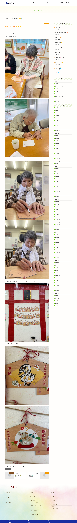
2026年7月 (57, 110)
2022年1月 (57, 247)
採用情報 (57, 99)
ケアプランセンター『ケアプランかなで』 (33, 496)
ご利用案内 (8, 497)
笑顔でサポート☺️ (59, 63)
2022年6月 (57, 234)
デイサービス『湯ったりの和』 (55, 503)
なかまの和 (46, 23)
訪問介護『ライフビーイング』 (35, 507)
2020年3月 (57, 298)
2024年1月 (57, 186)
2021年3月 (57, 267)
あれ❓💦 (56, 73)
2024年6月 (57, 173)
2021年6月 (57, 260)
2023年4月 (57, 209)
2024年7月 (57, 171)
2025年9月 (57, 135)
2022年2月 (57, 244)
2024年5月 (57, 176)
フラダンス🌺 (57, 37)
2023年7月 (57, 201)
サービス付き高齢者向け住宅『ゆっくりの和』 (57, 499)
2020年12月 (57, 275)
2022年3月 (57, 242)
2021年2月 (57, 270)
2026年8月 (57, 107)
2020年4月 (57, 295)
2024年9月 (57, 166)
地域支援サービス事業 (33, 502)
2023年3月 (57, 211)
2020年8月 (57, 285)
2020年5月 (57, 293)
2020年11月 (57, 277)
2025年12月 (57, 128)
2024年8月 (57, 168)
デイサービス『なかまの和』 (55, 507)
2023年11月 (57, 191)
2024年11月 (57, 161)
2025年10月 (57, 133)
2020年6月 (57, 290)
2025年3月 (57, 151)
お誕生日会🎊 (57, 68)
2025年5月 (57, 145)
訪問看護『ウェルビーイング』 (35, 505)
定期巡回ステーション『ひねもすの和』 (33, 499)
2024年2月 (57, 184)
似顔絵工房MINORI (59, 96)
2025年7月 (57, 140)
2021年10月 (57, 252)
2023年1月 (57, 217)
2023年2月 (57, 214)
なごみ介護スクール (59, 86)
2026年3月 (57, 120)
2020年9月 (57, 283)
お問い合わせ (8, 502)
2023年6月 (57, 204)
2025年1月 (57, 156)
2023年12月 (57, 189)
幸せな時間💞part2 (59, 58)
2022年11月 (57, 222)
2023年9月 (57, 196)
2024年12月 (57, 158)
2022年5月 (57, 237)
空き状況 (8, 500)
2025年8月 (57, 138)
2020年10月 (57, 280)
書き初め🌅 (31, 475)
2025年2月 (57, 153)
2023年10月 (57, 194)
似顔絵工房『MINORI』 (33, 510)
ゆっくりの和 (57, 88)
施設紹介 (53, 492)
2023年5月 (57, 206)
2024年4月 (57, 178)
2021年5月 (57, 262)
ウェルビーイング (58, 91)
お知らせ (57, 81)
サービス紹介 (30, 492)
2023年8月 (57, 199)
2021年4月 (57, 265)
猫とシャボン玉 (58, 47)
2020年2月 (57, 300)
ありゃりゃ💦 (57, 27)
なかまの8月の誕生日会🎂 (61, 32)
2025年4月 (57, 148)
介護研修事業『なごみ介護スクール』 (33, 514)
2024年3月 (57, 181)
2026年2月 (57, 123)
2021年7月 (57, 257)
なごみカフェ (57, 52)
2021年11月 (57, 250)
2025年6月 (57, 143)
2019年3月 (57, 305)
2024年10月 (57, 163)
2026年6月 (57, 112)
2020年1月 (57, 303)
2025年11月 (57, 130)
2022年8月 (57, 229)
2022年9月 (57, 227)
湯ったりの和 (57, 101)
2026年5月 (57, 115)
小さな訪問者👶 (58, 42)
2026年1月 (57, 125)
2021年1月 (57, 272)
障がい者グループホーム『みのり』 (56, 496)
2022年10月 (57, 224)
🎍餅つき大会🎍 (18, 475)
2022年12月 (57, 219)
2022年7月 (57, 232)
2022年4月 (57, 239)
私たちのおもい (8, 492)
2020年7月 (57, 288)
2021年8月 (57, 255)
